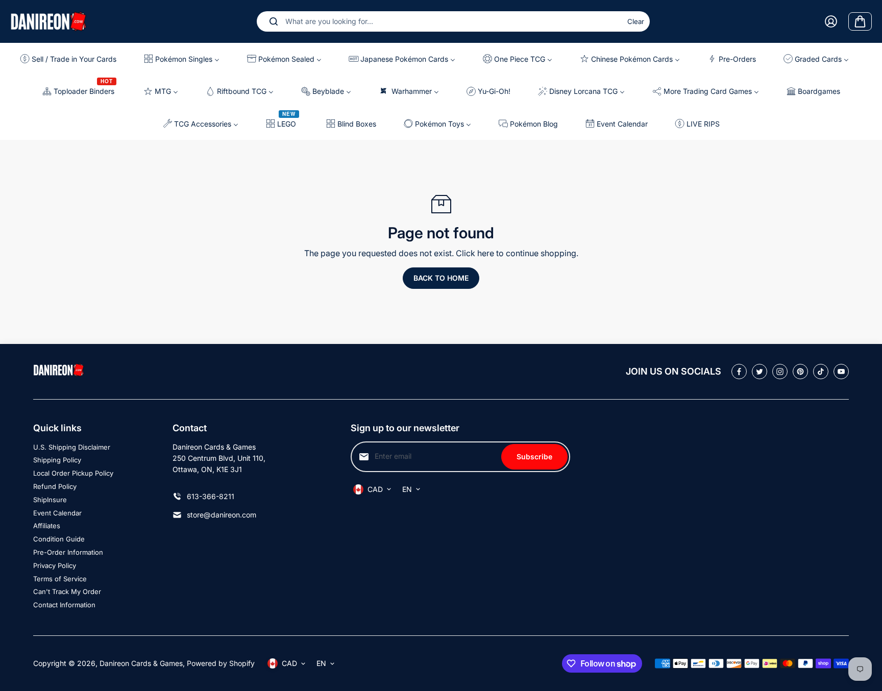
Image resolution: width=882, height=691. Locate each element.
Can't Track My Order (67, 591)
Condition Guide (59, 539)
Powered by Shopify (221, 663)
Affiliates (46, 526)
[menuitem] (72, 59)
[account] (831, 21)
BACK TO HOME (441, 278)
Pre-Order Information (68, 552)
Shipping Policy (57, 460)
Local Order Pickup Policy (73, 473)
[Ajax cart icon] (860, 21)
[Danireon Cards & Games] (48, 21)
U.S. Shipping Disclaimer (71, 447)
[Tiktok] (820, 371)
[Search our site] (273, 21)
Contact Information (64, 605)
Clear (635, 21)
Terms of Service (60, 579)
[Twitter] (759, 371)
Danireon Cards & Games (141, 663)
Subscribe (534, 456)
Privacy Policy (54, 565)
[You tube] (841, 371)
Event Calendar (57, 513)
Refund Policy (55, 486)
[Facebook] (739, 371)
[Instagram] (780, 371)
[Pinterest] (800, 371)
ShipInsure (50, 500)
